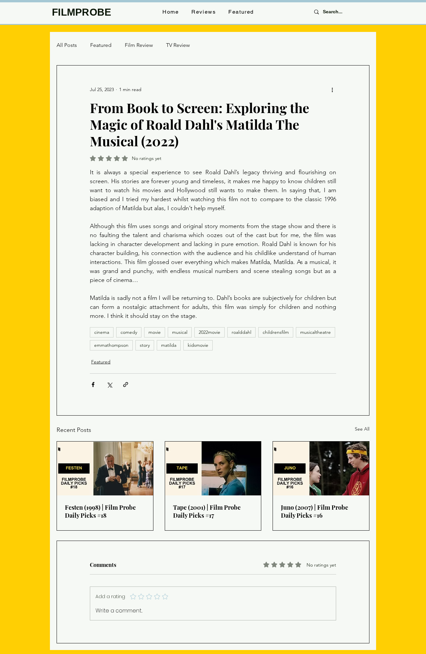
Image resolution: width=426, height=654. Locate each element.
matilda (168, 345)
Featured (100, 45)
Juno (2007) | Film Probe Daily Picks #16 (314, 511)
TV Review (178, 45)
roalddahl (241, 332)
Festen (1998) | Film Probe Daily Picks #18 (100, 511)
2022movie (209, 332)
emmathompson (111, 345)
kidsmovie (198, 345)
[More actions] (332, 89)
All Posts (67, 45)
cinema (101, 332)
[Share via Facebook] (93, 384)
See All (362, 429)
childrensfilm (276, 332)
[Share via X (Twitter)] (109, 384)
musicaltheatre (315, 332)
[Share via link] (125, 384)
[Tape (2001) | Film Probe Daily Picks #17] (213, 468)
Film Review (139, 45)
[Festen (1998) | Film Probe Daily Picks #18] (105, 468)
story (145, 345)
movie (154, 332)
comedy (128, 332)
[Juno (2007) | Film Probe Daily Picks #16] (321, 468)
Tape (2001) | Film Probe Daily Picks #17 (207, 511)
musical (179, 332)
